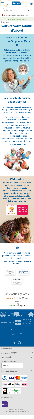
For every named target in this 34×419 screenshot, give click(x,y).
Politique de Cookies (23, 411)
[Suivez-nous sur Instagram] (19, 343)
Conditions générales (11, 411)
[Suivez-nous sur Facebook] (14, 343)
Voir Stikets (6, 22)
